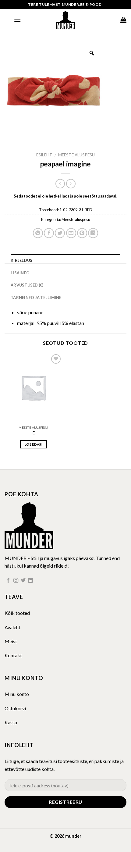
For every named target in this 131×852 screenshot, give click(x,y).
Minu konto (17, 694)
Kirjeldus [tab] (21, 260)
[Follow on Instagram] (15, 580)
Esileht (44, 154)
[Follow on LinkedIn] (30, 580)
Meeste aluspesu (76, 154)
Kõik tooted (17, 613)
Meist (11, 641)
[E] (33, 387)
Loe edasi (33, 444)
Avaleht (12, 627)
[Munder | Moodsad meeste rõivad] (65, 19)
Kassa (11, 722)
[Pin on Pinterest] (82, 233)
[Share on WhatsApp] (38, 233)
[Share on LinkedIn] (93, 233)
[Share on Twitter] (60, 233)
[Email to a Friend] (71, 233)
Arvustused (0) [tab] (27, 285)
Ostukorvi (15, 708)
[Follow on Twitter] (23, 580)
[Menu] (17, 19)
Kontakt (13, 655)
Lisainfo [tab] (20, 272)
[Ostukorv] (123, 20)
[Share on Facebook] (49, 233)
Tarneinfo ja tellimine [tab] (36, 297)
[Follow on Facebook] (8, 580)
